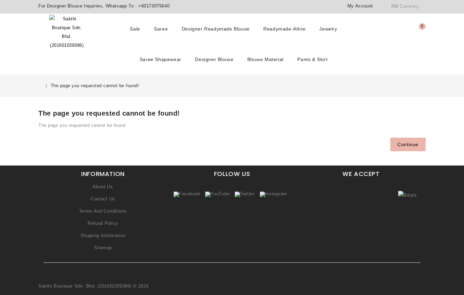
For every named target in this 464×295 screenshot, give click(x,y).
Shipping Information (103, 235)
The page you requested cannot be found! (95, 85)
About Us (103, 186)
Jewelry (328, 29)
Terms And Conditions (103, 211)
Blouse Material (265, 59)
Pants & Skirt (312, 59)
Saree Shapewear (160, 59)
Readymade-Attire (284, 29)
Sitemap (103, 247)
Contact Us (103, 198)
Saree (161, 29)
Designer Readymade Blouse (216, 29)
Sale (135, 29)
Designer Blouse (214, 59)
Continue (407, 144)
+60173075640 (153, 5)
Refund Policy (103, 223)
